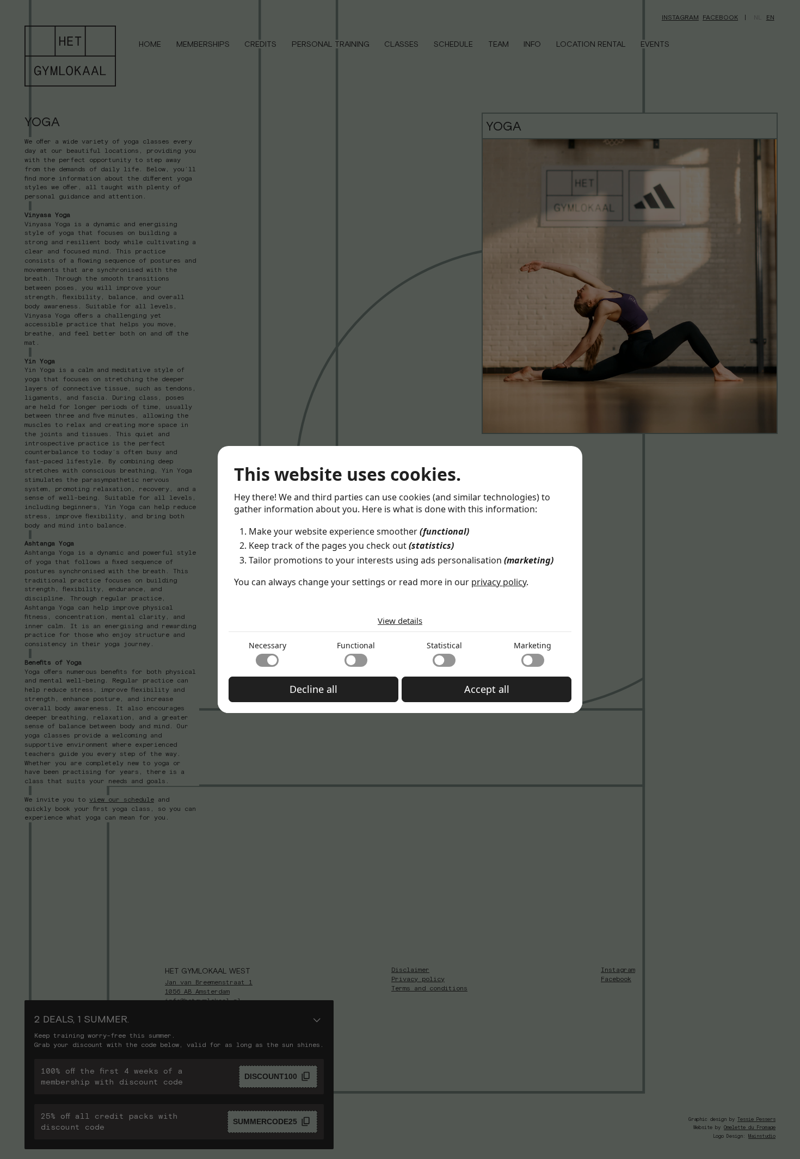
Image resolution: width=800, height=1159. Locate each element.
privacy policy (498, 582)
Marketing (532, 645)
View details (400, 620)
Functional (356, 645)
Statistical (444, 645)
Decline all (313, 689)
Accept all (486, 689)
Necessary (267, 645)
